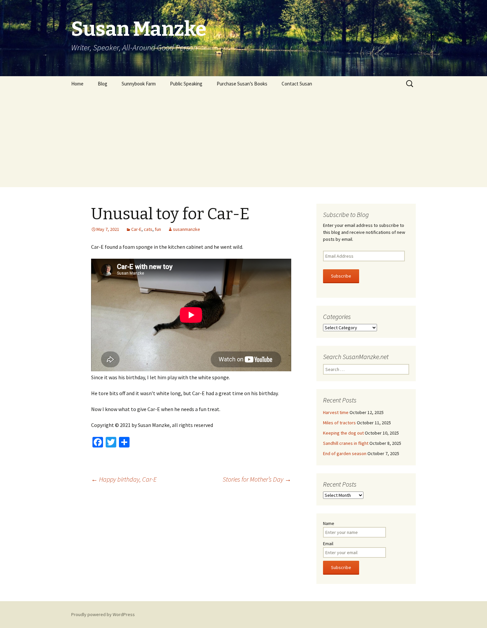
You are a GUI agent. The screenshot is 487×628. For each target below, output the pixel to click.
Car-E (136, 229)
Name (328, 523)
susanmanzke (186, 229)
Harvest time (336, 412)
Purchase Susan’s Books (242, 83)
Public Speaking (186, 83)
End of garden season (344, 453)
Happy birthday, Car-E (124, 479)
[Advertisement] (243, 140)
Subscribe (341, 276)
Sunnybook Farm (139, 83)
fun (158, 229)
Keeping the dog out (343, 433)
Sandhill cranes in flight (345, 443)
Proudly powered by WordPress (103, 614)
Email (328, 544)
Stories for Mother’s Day (257, 479)
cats (148, 229)
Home (77, 83)
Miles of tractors (339, 423)
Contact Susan (297, 83)
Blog (102, 83)
